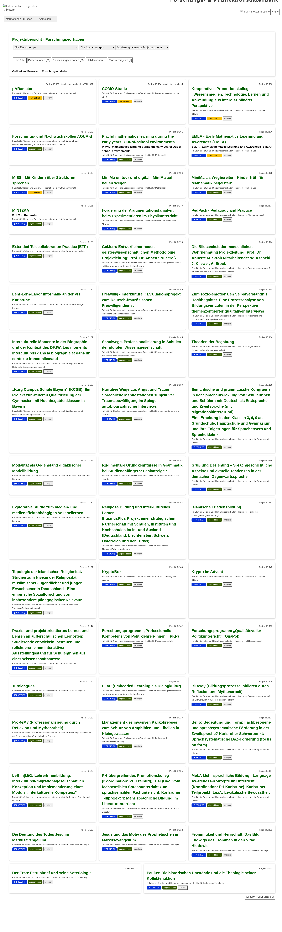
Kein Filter (20, 60)
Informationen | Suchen (18, 19)
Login (275, 11)
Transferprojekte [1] (120, 60)
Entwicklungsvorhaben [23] (68, 60)
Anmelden (45, 19)
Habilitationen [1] (96, 60)
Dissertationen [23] (39, 60)
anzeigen (48, 98)
